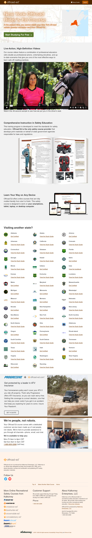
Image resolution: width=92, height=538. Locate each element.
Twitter (5, 478)
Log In (85, 2)
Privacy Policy (59, 532)
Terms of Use (68, 532)
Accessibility (52, 532)
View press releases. (74, 504)
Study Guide (76, 2)
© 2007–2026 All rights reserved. (41, 532)
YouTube (9, 478)
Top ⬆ (34, 484)
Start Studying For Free (18, 34)
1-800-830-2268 (10, 444)
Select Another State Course (46, 484)
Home (58, 484)
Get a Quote (11, 413)
